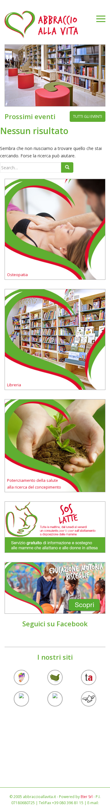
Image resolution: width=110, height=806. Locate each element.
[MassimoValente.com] (21, 677)
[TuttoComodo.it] (21, 699)
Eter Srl (87, 796)
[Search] (67, 167)
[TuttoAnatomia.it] (88, 677)
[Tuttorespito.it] (55, 699)
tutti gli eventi (87, 116)
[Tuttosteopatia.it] (55, 677)
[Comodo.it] (88, 699)
